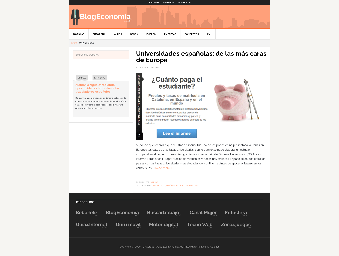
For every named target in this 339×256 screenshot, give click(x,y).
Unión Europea (174, 185)
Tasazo (161, 185)
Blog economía (102, 16)
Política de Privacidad (183, 246)
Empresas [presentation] (99, 78)
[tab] (80, 78)
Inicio (74, 43)
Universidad (191, 185)
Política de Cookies (208, 246)
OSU (154, 185)
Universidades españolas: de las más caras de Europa (201, 57)
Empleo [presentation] (82, 78)
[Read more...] (163, 168)
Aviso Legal (163, 246)
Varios (154, 182)
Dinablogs (148, 246)
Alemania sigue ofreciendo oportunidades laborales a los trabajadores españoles (97, 88)
